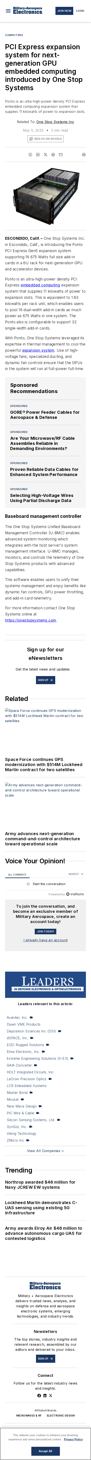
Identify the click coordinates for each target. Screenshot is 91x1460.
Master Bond (17, 1092)
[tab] (17, 874)
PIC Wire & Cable (20, 1113)
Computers (14, 35)
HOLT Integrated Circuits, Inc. (30, 1072)
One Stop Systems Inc (55, 122)
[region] (45, 885)
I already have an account (45, 940)
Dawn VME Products (24, 1024)
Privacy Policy (73, 1439)
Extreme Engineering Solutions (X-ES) (37, 1058)
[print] (84, 154)
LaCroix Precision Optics (27, 1079)
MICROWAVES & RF (29, 1415)
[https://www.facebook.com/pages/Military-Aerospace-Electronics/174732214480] (39, 1395)
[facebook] (30, 154)
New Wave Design (22, 1106)
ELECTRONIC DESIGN (61, 1415)
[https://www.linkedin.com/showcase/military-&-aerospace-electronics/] (45, 1395)
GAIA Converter (19, 1065)
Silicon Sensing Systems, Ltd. (31, 1120)
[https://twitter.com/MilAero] (50, 1395)
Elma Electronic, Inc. (23, 1051)
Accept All (45, 1451)
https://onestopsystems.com (30, 620)
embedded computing (40, 285)
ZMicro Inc (15, 1140)
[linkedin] (38, 154)
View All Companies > (45, 1151)
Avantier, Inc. (17, 1017)
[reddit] (53, 154)
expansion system (38, 350)
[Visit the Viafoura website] (75, 894)
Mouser (13, 1099)
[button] (8, 11)
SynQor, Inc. (17, 1127)
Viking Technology (22, 1133)
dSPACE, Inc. (17, 1038)
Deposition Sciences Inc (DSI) (31, 1031)
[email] (61, 154)
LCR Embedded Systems (27, 1086)
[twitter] (45, 154)
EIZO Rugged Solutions (25, 1045)
